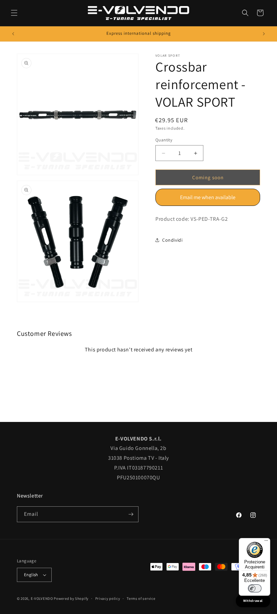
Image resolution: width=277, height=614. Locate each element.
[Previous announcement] (13, 33)
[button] (14, 12)
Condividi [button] (172, 240)
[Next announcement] (263, 33)
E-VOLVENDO (42, 598)
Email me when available (207, 197)
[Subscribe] (130, 514)
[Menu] (266, 542)
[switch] (254, 588)
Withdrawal (253, 600)
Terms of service (141, 598)
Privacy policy (107, 598)
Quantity (163, 140)
